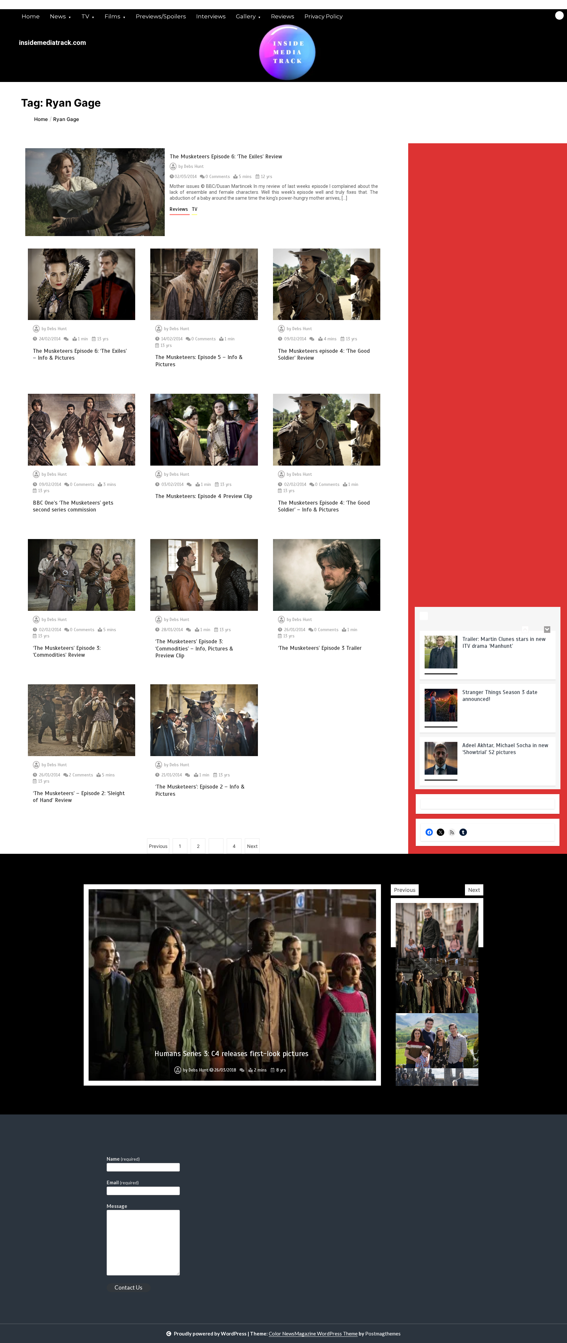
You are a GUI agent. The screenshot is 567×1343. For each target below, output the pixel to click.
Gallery (246, 16)
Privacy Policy (323, 16)
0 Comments (217, 176)
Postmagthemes (383, 1333)
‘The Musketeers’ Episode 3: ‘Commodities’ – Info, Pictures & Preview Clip (194, 648)
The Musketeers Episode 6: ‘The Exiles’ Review (226, 156)
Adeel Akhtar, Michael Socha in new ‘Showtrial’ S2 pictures (505, 748)
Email (123, 1182)
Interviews (211, 16)
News (58, 16)
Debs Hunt (194, 166)
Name (123, 1159)
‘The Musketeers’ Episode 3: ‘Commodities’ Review (66, 651)
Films (112, 16)
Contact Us (128, 1287)
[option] (488, 656)
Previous (158, 846)
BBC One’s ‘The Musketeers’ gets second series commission (73, 506)
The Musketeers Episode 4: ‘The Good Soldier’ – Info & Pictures (324, 506)
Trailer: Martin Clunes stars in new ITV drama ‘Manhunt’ (504, 642)
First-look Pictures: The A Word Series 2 (231, 1053)
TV (85, 16)
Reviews (282, 16)
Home (31, 16)
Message (117, 1206)
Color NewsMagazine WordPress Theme (313, 1333)
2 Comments (81, 775)
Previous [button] (404, 890)
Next (252, 846)
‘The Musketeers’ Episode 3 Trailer (320, 648)
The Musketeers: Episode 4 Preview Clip (203, 496)
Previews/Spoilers (161, 16)
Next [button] (474, 890)
